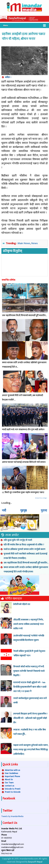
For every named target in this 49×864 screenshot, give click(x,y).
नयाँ (4, 510)
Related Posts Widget (41, 498)
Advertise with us (12, 770)
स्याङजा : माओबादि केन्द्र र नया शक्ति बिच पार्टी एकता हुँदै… (29, 732)
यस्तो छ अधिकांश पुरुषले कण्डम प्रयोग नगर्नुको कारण (24, 549)
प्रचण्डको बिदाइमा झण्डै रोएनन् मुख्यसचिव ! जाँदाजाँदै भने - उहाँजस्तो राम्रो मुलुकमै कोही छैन (30, 718)
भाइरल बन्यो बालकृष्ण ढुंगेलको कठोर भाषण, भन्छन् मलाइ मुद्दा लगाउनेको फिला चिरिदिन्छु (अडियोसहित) (30, 749)
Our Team (9, 782)
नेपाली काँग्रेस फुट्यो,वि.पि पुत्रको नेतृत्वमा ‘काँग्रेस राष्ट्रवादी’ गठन (29, 653)
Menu (5, 25)
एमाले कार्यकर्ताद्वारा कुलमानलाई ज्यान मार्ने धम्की (30, 700)
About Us (9, 779)
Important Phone (12, 776)
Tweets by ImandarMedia (12, 816)
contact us (9, 786)
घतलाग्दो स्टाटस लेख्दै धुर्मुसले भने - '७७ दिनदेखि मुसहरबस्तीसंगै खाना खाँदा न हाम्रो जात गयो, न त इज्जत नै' (29, 687)
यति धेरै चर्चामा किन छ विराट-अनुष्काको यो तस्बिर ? (24, 545)
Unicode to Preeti (12, 789)
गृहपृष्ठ (23, 510)
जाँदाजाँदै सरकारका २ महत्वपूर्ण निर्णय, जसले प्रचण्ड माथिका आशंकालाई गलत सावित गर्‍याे (28, 624)
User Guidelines (11, 773)
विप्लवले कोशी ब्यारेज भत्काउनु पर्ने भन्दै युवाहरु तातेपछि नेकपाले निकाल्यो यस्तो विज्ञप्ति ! (29, 671)
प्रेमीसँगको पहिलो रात (21, 604)
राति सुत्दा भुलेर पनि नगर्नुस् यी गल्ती (18, 540)
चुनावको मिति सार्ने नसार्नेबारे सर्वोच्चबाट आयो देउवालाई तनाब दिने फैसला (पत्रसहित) (25, 556)
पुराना (44, 510)
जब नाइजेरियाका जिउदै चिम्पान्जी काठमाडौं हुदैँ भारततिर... (26, 563)
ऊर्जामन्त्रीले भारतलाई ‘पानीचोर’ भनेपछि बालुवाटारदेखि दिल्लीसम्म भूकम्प (28, 638)
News (34, 243)
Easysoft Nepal (35, 862)
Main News (24, 243)
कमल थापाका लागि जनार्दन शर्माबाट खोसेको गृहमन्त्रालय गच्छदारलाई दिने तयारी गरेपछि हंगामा (26, 569)
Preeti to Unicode (12, 792)
